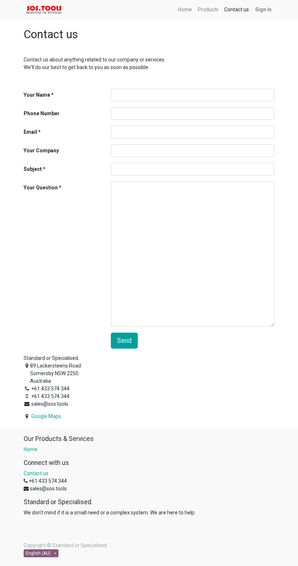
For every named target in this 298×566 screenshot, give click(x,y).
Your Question (41, 187)
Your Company (41, 150)
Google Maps (46, 416)
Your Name (37, 95)
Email (30, 132)
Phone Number (42, 113)
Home (30, 449)
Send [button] (124, 340)
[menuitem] (185, 9)
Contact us (36, 473)
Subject (33, 169)
